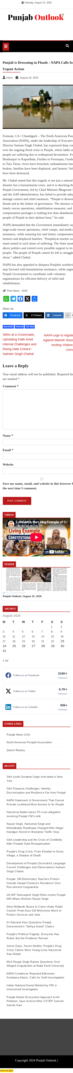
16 (62, 636)
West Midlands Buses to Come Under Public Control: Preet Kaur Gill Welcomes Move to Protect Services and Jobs (35, 910)
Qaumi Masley (16, 750)
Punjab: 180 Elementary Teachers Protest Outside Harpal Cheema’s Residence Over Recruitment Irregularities (34, 882)
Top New (30, 327)
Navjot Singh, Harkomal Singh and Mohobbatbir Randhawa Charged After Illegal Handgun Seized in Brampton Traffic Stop (35, 827)
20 (33, 641)
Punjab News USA (18, 734)
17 (4, 641)
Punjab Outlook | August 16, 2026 (22, 596)
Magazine (8, 327)
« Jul (5, 660)
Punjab (19, 327)
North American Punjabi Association (29, 742)
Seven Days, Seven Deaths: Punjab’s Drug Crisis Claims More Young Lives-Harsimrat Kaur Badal (34, 949)
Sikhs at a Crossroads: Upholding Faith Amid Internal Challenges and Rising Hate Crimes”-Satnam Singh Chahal (19, 344)
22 (52, 641)
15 (52, 636)
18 (13, 641)
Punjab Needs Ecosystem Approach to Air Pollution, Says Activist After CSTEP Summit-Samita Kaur (35, 1001)
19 (23, 641)
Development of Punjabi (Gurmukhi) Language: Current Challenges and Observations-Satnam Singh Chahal (36, 867)
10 (4, 636)
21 (42, 641)
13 (33, 636)
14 (42, 636)
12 (23, 636)
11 (13, 636)
